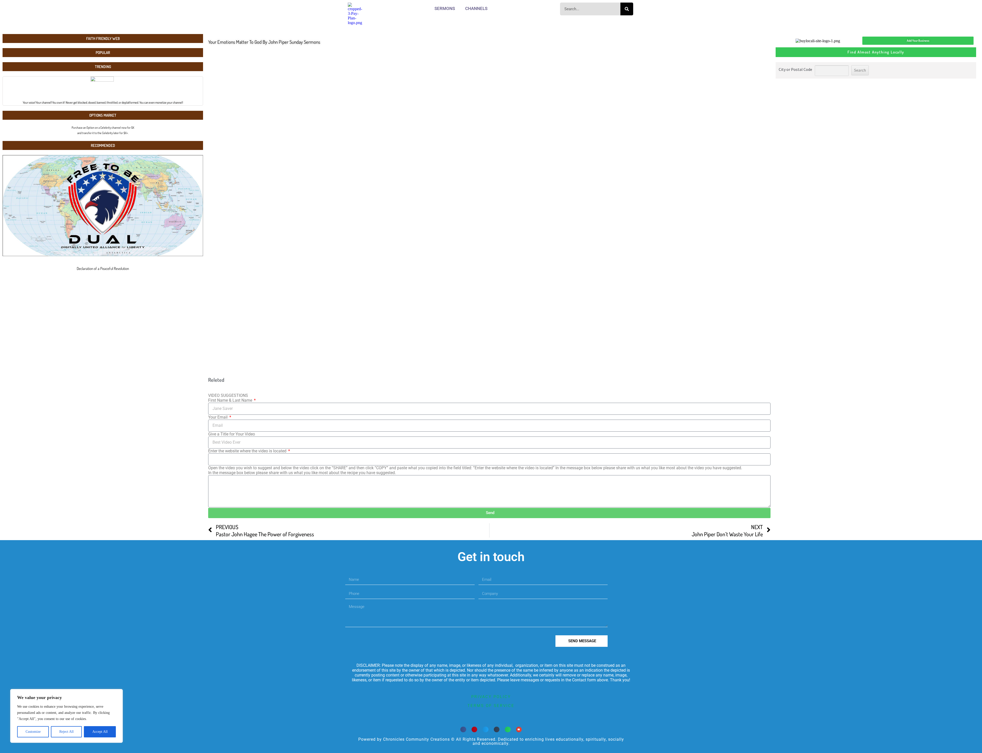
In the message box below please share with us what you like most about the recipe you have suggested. (302, 472)
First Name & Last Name (230, 400)
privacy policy (491, 696)
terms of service (491, 705)
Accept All (100, 732)
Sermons (444, 8)
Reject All (66, 732)
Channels (476, 8)
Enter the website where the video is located (247, 451)
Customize (33, 732)
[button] (463, 730)
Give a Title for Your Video (231, 434)
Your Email (218, 417)
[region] (66, 716)
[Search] (626, 9)
